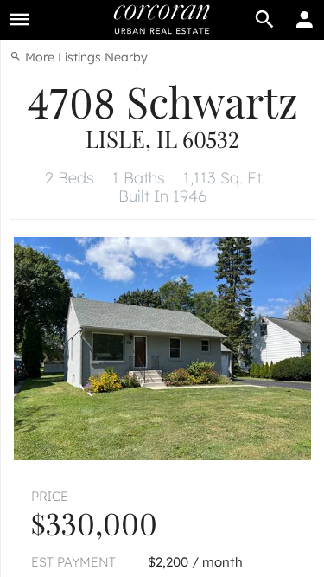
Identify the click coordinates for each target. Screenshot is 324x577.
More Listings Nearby (85, 57)
